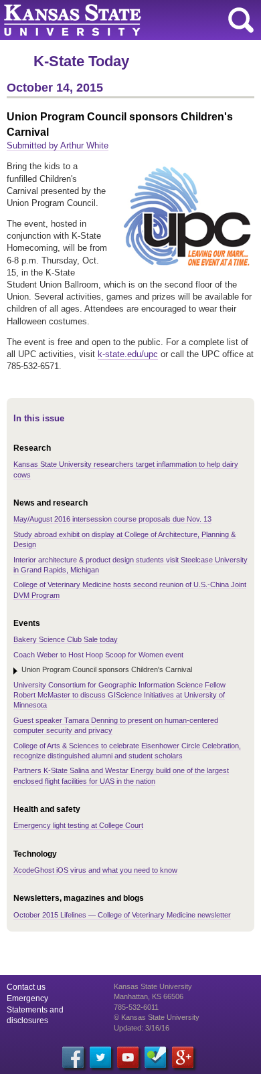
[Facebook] (73, 1057)
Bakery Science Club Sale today (65, 639)
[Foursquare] (155, 1057)
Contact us (26, 987)
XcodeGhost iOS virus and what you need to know (95, 870)
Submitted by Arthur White (57, 145)
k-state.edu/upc (128, 354)
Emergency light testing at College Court (78, 825)
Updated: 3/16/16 (141, 1028)
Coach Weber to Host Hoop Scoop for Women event (98, 655)
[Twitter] (100, 1057)
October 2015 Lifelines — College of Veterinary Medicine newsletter (122, 915)
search (241, 20)
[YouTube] (128, 1057)
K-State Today (81, 61)
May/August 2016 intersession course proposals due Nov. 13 (112, 519)
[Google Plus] (182, 1057)
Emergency (27, 998)
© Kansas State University (156, 1017)
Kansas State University (122, 20)
